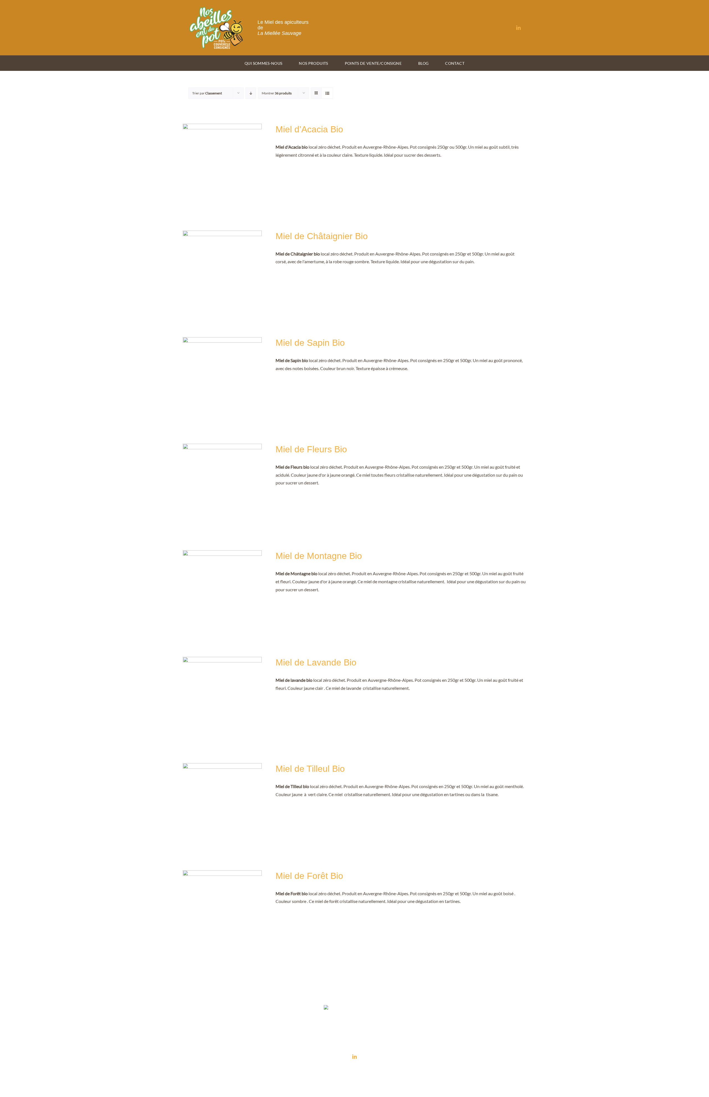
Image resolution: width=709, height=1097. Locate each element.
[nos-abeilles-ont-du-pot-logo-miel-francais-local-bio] (216, 7)
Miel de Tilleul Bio (310, 769)
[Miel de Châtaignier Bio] (222, 234)
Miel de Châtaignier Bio (322, 236)
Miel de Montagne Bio (319, 556)
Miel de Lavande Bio (316, 662)
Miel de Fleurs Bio (311, 449)
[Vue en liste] (327, 93)
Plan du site (423, 1070)
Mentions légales (329, 1070)
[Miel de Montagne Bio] (222, 554)
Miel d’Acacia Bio (309, 129)
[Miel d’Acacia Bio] (222, 127)
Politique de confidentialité (362, 1070)
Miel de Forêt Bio (309, 876)
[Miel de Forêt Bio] (222, 874)
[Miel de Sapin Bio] (222, 341)
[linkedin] (518, 27)
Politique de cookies (398, 1070)
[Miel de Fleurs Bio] (222, 447)
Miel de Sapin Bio (310, 343)
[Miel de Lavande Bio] (222, 660)
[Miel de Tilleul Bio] (222, 767)
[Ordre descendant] (250, 93)
